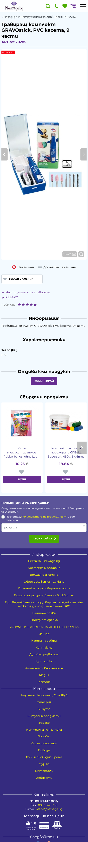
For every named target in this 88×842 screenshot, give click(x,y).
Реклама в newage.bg (44, 561)
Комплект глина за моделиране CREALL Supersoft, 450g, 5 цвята (66, 452)
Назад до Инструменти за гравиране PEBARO (39, 17)
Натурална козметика (44, 729)
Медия (44, 675)
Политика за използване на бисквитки (44, 595)
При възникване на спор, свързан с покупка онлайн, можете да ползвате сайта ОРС (44, 604)
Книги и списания (44, 743)
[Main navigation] (83, 6)
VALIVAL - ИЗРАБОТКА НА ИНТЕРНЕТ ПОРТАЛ (44, 627)
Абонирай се (42, 538)
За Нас (44, 634)
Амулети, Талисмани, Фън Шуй (44, 695)
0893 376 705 (47, 805)
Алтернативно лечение (44, 668)
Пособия (44, 736)
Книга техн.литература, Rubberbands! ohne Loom (22, 452)
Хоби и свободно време (44, 757)
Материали (44, 771)
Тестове (44, 682)
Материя (44, 702)
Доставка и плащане (44, 568)
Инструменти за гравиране (28, 292)
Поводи (44, 750)
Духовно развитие (44, 654)
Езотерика (44, 661)
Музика (44, 764)
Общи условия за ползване (44, 581)
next (82, 448)
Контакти (44, 647)
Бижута (44, 709)
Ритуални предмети (44, 716)
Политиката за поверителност (43, 516)
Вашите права (44, 613)
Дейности (44, 778)
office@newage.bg (49, 809)
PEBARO (12, 297)
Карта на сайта (44, 640)
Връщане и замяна (44, 574)
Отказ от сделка (44, 620)
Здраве (44, 722)
